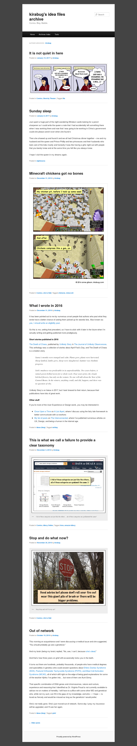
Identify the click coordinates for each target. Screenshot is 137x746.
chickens (61, 293)
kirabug (48, 43)
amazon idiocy (69, 525)
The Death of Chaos (38, 344)
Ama (62, 525)
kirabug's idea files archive (47, 16)
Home (32, 34)
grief (54, 713)
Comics (39, 98)
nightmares (41, 161)
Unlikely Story (65, 344)
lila (64, 98)
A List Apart (59, 411)
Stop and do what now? (48, 537)
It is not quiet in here (46, 53)
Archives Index (44, 34)
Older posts (34, 723)
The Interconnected (59, 417)
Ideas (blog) (41, 427)
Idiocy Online (48, 525)
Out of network (41, 630)
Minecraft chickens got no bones (56, 173)
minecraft (69, 293)
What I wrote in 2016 (45, 305)
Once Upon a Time (42, 411)
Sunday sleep (40, 110)
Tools (57, 34)
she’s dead (90, 651)
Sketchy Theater (49, 98)
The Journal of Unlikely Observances (90, 344)
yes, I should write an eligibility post (44, 322)
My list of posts (41, 417)
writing (55, 427)
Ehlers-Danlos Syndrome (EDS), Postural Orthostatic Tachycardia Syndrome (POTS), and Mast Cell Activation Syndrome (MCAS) (67, 671)
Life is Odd (47, 293)
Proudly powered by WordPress (68, 736)
